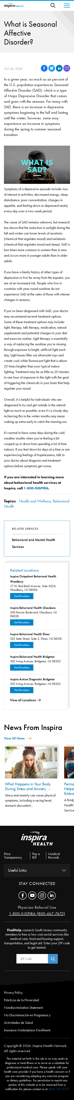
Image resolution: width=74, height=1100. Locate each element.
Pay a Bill (36, 855)
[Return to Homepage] (14, 5)
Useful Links (17, 870)
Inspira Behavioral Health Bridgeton (32, 657)
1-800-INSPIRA (36, 488)
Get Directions (21, 596)
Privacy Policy (13, 992)
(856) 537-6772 (58, 1089)
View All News (14, 738)
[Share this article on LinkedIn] (59, 70)
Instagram (42, 895)
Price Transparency (13, 855)
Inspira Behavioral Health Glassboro (32, 608)
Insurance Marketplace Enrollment (27, 1030)
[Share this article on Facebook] (44, 70)
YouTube (32, 895)
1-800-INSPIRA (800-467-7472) (37, 914)
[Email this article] (66, 70)
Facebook (23, 895)
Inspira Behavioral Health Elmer (30, 634)
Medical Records (54, 855)
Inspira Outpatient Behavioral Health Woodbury (33, 578)
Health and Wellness (35, 501)
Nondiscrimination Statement (23, 1007)
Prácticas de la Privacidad (21, 1000)
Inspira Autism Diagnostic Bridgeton (32, 679)
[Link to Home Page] (37, 841)
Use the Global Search (55, 5)
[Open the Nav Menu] (65, 5)
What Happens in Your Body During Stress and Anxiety (28, 786)
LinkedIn (52, 895)
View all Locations (23, 700)
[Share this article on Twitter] (52, 70)
